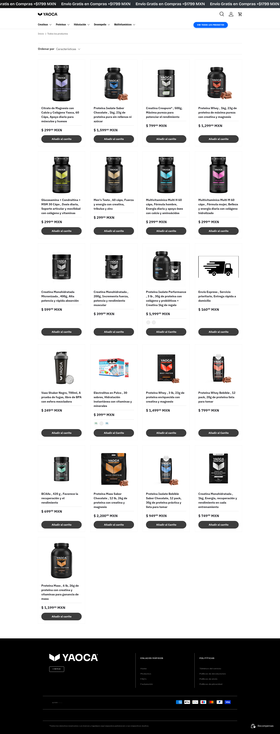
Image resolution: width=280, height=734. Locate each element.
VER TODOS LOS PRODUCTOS (210, 25)
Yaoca (60, 702)
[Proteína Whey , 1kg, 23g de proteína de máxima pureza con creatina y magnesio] (218, 83)
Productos (145, 673)
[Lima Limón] (96, 423)
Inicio (41, 34)
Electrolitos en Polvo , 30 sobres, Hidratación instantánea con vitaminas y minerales (113, 399)
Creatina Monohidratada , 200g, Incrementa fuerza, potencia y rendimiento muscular (111, 298)
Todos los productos (57, 34)
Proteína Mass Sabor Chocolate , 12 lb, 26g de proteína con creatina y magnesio (110, 500)
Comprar (57, 669)
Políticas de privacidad (210, 684)
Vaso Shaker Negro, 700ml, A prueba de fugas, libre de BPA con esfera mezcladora (61, 397)
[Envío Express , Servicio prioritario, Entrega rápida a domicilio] (218, 267)
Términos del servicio (210, 668)
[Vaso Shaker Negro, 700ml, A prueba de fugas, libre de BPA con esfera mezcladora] (61, 368)
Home (143, 668)
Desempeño (100, 24)
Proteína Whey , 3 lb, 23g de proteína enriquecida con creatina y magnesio (165, 397)
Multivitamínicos (123, 24)
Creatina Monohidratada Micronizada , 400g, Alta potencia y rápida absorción (60, 296)
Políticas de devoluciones (212, 673)
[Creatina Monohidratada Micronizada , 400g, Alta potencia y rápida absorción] (61, 267)
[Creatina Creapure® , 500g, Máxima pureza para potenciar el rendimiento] (166, 83)
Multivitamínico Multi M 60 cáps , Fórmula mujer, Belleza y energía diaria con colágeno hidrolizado (218, 206)
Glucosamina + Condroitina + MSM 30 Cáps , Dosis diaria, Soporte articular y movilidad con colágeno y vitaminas (61, 206)
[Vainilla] (148, 322)
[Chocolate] (154, 322)
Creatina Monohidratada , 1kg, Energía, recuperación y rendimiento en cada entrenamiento (217, 500)
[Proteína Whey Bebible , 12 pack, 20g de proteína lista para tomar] (218, 368)
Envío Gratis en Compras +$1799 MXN (95, 4)
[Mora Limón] (107, 423)
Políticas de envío (208, 679)
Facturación (146, 684)
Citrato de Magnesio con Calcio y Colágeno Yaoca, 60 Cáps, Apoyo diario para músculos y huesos (60, 114)
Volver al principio (140, 635)
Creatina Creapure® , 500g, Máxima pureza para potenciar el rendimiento (164, 112)
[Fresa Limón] (101, 423)
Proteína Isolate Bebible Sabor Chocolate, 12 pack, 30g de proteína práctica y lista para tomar (163, 500)
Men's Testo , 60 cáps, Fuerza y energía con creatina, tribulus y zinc (114, 204)
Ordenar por (46, 49)
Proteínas (61, 24)
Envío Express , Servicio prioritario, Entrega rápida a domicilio (217, 296)
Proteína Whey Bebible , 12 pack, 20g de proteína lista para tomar (216, 397)
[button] (240, 14)
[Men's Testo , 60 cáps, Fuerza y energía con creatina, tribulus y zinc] (114, 175)
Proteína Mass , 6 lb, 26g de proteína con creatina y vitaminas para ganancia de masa (60, 592)
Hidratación (80, 24)
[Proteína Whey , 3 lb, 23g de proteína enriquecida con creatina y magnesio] (166, 368)
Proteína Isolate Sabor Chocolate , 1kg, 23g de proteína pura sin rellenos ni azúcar (113, 114)
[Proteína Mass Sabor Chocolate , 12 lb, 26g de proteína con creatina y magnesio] (114, 469)
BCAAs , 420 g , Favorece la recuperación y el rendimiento (59, 498)
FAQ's (143, 679)
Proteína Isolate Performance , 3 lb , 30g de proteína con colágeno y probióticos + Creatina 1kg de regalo (166, 298)
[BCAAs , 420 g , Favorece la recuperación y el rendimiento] (61, 469)
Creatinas (43, 24)
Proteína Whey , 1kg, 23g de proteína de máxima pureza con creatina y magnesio (217, 112)
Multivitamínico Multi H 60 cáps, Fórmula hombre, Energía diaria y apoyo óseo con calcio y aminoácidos (164, 206)
